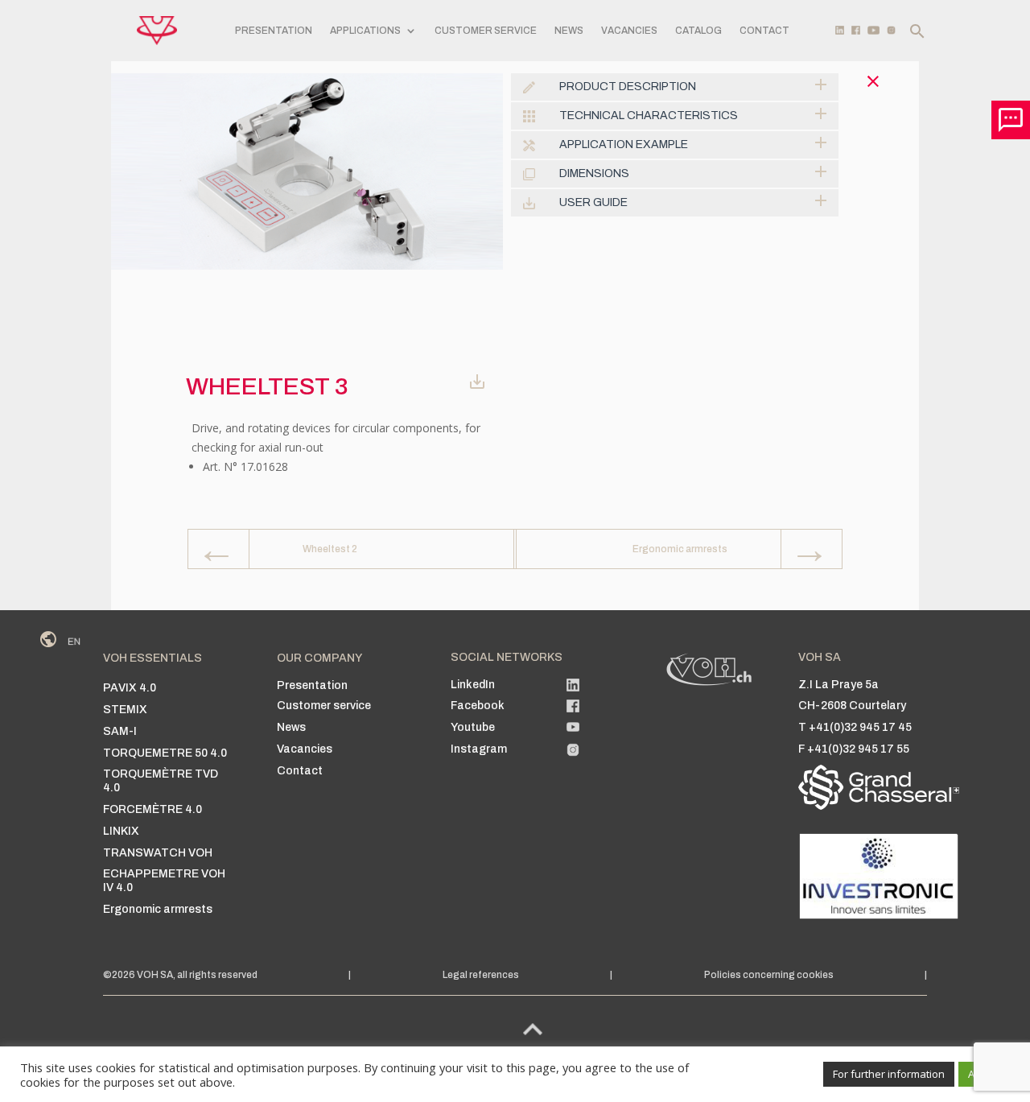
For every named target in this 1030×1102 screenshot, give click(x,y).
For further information (889, 1074)
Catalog (698, 30)
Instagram (479, 749)
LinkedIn (473, 685)
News (568, 30)
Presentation (273, 30)
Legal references (481, 974)
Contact (764, 30)
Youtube (473, 727)
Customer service (486, 30)
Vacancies (629, 30)
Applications (365, 30)
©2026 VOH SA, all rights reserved (180, 974)
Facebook (478, 706)
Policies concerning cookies (769, 974)
